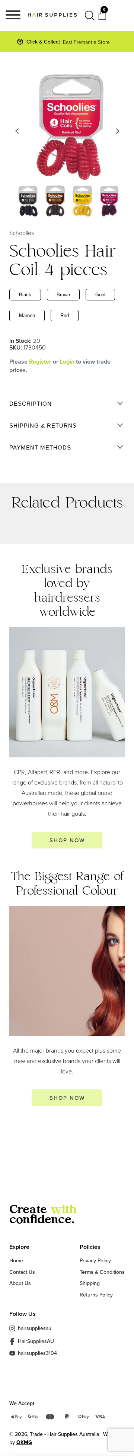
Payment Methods (40, 447)
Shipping (90, 1283)
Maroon (27, 315)
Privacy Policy (95, 1260)
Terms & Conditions (102, 1272)
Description (30, 403)
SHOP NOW (67, 840)
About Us (20, 1283)
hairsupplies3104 (37, 1353)
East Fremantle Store (68, 41)
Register (40, 361)
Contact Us (22, 1272)
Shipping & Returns (43, 425)
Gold (100, 294)
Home (16, 1260)
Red (64, 315)
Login (68, 361)
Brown (63, 294)
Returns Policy (96, 1294)
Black (25, 294)
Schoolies (21, 233)
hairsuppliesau (34, 1328)
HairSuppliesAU (36, 1341)
